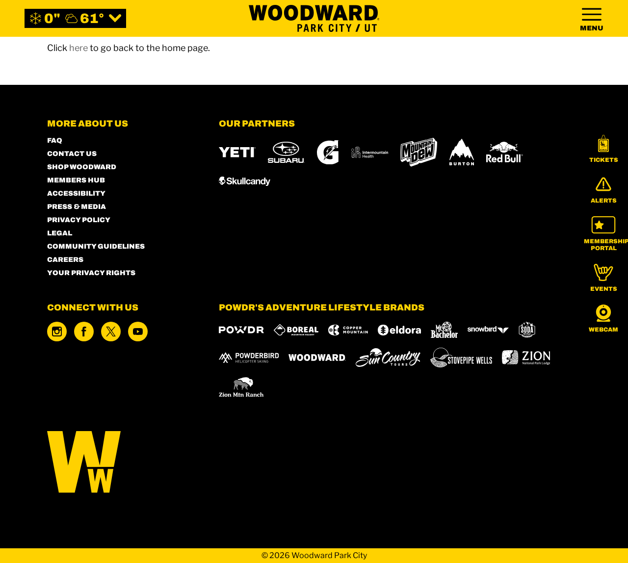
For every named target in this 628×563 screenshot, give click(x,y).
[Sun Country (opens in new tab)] (388, 357)
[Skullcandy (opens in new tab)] (244, 181)
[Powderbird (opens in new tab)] (249, 357)
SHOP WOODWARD (81, 167)
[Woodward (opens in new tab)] (317, 357)
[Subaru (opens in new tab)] (286, 152)
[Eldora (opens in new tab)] (399, 330)
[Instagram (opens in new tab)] (57, 331)
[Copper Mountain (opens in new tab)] (348, 330)
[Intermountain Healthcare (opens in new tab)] (369, 152)
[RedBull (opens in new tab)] (504, 152)
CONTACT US (72, 153)
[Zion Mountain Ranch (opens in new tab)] (241, 387)
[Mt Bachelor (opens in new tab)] (444, 330)
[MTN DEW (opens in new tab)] (418, 152)
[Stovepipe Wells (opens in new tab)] (461, 357)
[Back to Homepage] (120, 462)
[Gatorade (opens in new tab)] (328, 152)
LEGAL (59, 233)
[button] (603, 149)
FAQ (54, 140)
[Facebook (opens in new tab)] (84, 331)
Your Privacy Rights (91, 273)
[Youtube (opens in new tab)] (138, 331)
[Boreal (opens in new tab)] (296, 329)
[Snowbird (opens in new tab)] (488, 329)
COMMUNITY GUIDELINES (96, 246)
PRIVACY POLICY (78, 220)
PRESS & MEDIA (76, 206)
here (78, 48)
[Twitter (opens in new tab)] (111, 331)
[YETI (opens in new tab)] (237, 152)
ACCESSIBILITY (76, 193)
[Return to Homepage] (314, 18)
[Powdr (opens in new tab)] (241, 329)
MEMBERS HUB (76, 180)
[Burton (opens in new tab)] (461, 152)
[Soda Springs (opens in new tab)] (527, 330)
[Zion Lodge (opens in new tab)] (526, 357)
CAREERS (65, 259)
